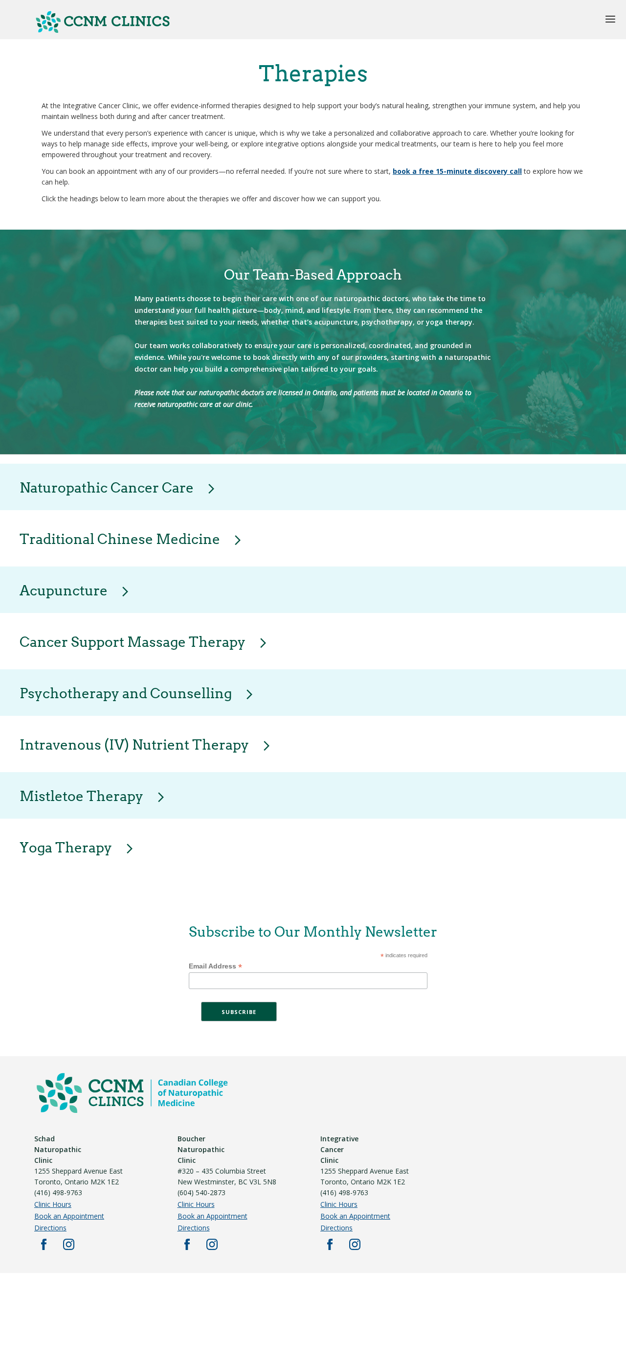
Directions (50, 1227)
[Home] (102, 31)
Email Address (215, 966)
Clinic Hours (52, 1204)
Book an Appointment (69, 1216)
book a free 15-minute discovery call (457, 171)
